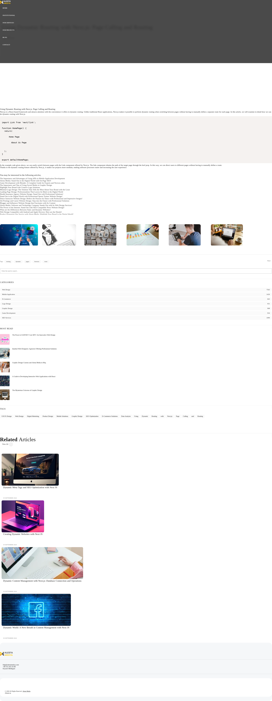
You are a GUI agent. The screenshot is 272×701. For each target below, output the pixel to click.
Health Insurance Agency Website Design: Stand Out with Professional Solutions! (31, 194)
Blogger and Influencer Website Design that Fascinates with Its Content (27, 203)
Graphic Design (7, 308)
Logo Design (6, 304)
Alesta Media (26, 691)
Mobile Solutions (62, 416)
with (162, 416)
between (36, 261)
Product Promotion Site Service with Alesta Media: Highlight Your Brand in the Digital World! (36, 214)
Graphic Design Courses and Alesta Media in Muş (29, 363)
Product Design (48, 416)
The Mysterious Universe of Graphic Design (27, 390)
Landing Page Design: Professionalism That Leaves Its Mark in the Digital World (31, 192)
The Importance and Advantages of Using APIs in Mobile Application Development (32, 178)
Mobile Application (8, 294)
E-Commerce (6, 299)
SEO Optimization (92, 416)
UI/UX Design (7, 416)
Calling (185, 416)
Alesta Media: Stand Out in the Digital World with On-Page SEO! (25, 181)
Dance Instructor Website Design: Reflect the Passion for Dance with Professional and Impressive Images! (41, 199)
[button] (9, 15)
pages (27, 261)
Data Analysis (126, 416)
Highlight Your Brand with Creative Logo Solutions (20, 187)
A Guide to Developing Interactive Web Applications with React (33, 376)
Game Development (8, 313)
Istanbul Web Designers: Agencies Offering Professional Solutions (34, 349)
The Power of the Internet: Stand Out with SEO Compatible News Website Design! (32, 207)
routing (8, 261)
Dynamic (145, 416)
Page (177, 416)
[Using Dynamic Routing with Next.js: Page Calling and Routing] (136, 65)
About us (8, 693)
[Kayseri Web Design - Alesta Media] (5, 2)
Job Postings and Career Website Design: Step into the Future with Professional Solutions (34, 201)
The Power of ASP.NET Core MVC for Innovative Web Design (33, 335)
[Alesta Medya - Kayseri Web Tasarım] (19, 235)
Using (136, 416)
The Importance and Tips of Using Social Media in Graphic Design (26, 185)
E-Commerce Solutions (110, 416)
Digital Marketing (33, 416)
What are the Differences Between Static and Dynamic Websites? (25, 210)
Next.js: (169, 416)
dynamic (18, 261)
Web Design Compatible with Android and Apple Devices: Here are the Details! (31, 212)
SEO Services (6, 318)
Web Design (6, 290)
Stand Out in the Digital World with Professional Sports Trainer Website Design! (31, 196)
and (192, 416)
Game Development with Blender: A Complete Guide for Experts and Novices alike (32, 183)
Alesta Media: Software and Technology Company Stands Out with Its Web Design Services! (36, 205)
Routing (154, 416)
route (45, 261)
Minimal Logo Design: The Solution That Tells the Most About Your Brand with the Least (35, 190)
